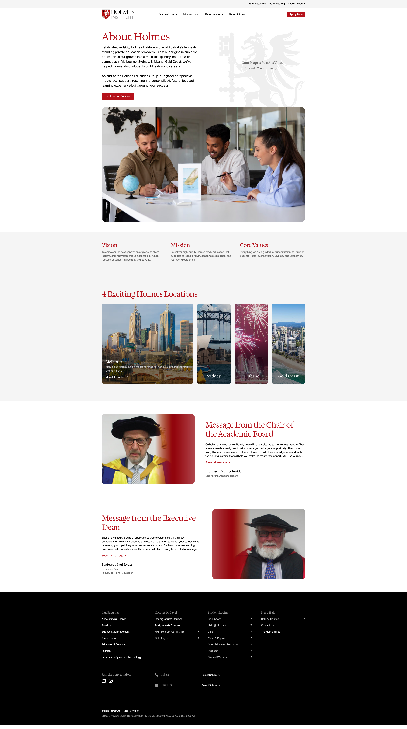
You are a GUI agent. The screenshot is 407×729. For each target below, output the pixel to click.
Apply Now (296, 14)
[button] (296, 4)
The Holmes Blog (276, 3)
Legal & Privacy (131, 710)
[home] (118, 14)
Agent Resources (257, 3)
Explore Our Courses (118, 96)
